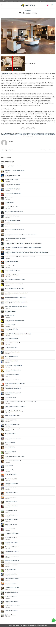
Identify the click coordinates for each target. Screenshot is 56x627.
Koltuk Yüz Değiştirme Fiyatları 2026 (14, 211)
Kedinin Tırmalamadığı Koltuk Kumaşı (14, 410)
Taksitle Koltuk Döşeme (10, 311)
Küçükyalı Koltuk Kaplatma (11, 488)
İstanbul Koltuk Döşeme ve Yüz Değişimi (14, 170)
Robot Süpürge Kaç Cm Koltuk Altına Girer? (15, 297)
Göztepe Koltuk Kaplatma (11, 510)
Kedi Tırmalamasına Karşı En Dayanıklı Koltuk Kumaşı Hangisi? (20, 256)
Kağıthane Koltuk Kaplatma (11, 601)
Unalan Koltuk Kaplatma (11, 497)
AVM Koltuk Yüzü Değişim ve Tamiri (13, 365)
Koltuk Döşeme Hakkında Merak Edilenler (15, 279)
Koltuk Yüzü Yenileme (10, 442)
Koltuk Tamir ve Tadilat (10, 397)
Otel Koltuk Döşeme (49, 133)
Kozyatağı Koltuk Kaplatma (11, 519)
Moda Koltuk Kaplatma (10, 528)
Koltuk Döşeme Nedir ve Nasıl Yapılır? (14, 284)
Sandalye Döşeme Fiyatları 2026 (12, 220)
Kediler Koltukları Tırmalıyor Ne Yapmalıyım (15, 406)
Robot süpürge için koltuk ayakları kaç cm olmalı (16, 302)
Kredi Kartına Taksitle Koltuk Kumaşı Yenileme (16, 306)
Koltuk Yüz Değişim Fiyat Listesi (12, 270)
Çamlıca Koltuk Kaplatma (11, 501)
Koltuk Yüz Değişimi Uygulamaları (13, 193)
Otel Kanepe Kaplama (31, 134)
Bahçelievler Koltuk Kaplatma (12, 578)
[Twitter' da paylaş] (27, 128)
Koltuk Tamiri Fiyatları (10, 433)
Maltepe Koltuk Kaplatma (11, 574)
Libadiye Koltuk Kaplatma (11, 492)
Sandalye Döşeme (9, 202)
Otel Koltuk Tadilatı (21, 133)
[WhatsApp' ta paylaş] (22, 128)
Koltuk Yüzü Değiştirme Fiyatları (12, 175)
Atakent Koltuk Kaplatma (11, 478)
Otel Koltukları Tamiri (6, 73)
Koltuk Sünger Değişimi (10, 324)
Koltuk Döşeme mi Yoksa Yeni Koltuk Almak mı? (16, 293)
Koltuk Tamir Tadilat (9, 447)
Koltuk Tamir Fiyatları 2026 (11, 206)
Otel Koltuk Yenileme (30, 133)
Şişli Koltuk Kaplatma (10, 614)
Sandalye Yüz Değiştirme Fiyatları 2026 (14, 229)
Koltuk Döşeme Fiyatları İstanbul (13, 460)
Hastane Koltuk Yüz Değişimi (12, 374)
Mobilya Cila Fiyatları (8, 150)
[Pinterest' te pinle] (32, 128)
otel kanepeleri (46, 134)
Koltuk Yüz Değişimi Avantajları (12, 188)
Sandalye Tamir (8, 197)
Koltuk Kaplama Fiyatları (47, 150)
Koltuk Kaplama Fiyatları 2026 (12, 216)
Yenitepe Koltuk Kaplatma (11, 506)
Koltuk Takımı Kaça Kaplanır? (12, 338)
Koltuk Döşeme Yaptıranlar (11, 329)
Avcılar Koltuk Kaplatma (11, 583)
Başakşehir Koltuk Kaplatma (12, 560)
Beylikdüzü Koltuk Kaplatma (12, 556)
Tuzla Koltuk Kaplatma (10, 569)
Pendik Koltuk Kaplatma (11, 596)
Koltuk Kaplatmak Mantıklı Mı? (12, 342)
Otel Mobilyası (13, 134)
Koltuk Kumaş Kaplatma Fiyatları (13, 429)
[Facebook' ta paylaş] (24, 128)
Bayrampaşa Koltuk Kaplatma (12, 587)
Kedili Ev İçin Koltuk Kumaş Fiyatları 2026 (15, 383)
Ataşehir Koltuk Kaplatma (11, 565)
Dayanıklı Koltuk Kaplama (11, 347)
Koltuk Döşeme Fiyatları (11, 265)
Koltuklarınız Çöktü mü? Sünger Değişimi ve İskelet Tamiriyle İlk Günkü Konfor (23, 243)
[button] (2, 5)
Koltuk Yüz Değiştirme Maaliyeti (12, 438)
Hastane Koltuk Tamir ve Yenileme (13, 379)
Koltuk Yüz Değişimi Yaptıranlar (12, 184)
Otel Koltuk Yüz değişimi (39, 133)
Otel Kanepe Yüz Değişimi (21, 134)
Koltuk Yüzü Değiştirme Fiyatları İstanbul (15, 456)
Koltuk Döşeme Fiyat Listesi (11, 274)
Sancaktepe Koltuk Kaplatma (12, 546)
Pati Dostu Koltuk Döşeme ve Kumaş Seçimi (15, 238)
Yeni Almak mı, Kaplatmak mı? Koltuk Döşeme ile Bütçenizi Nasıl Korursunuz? (23, 247)
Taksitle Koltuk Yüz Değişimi (11, 179)
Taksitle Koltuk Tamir (10, 315)
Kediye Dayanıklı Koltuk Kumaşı (12, 415)
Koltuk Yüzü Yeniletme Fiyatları (12, 424)
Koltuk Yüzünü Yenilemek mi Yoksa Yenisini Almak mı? (17, 333)
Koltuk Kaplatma (9, 465)
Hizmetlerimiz (28, 10)
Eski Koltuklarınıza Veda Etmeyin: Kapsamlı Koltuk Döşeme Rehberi (21, 234)
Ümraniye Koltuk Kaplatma (11, 592)
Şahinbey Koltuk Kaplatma (11, 483)
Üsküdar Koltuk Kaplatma (11, 610)
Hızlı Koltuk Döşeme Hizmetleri (12, 352)
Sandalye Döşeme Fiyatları (11, 261)
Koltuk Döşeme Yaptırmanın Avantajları (14, 288)
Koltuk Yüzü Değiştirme (10, 451)
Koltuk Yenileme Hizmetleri (11, 356)
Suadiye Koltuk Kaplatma (11, 537)
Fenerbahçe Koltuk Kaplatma (12, 533)
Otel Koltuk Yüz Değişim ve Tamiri (13, 370)
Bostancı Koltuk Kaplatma (11, 542)
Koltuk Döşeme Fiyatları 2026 (12, 225)
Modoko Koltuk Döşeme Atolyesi (13, 388)
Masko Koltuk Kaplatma (11, 469)
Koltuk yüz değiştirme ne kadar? (12, 166)
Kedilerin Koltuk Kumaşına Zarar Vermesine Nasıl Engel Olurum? (20, 401)
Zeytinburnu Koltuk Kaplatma (12, 605)
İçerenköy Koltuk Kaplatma (11, 515)
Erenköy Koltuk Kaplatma (11, 524)
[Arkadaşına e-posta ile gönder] (29, 128)
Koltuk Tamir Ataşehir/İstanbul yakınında (14, 320)
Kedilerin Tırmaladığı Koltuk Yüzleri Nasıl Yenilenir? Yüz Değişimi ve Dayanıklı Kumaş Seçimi (26, 252)
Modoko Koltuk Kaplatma (11, 474)
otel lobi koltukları (39, 134)
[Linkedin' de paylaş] (34, 128)
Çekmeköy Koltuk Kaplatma (11, 551)
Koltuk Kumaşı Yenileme (11, 420)
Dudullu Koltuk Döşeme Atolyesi (13, 392)
